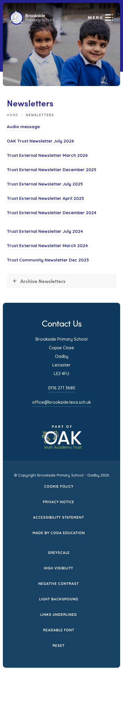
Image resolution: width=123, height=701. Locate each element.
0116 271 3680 (61, 387)
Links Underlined (58, 614)
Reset (59, 645)
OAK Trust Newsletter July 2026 (40, 141)
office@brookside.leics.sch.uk (61, 402)
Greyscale (59, 552)
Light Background (58, 599)
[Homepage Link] (31, 23)
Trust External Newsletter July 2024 (45, 232)
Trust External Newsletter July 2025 (45, 184)
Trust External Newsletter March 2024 (47, 246)
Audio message (24, 127)
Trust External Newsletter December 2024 (51, 213)
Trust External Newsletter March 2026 (47, 156)
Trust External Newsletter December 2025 (51, 170)
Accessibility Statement (58, 517)
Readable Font (58, 630)
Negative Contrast (58, 583)
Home (12, 115)
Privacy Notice (58, 502)
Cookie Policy (59, 486)
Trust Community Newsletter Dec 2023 (48, 260)
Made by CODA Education (59, 533)
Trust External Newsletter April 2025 (45, 199)
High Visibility (58, 568)
